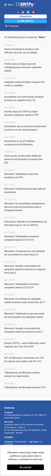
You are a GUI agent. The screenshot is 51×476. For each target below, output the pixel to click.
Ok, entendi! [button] (25, 467)
